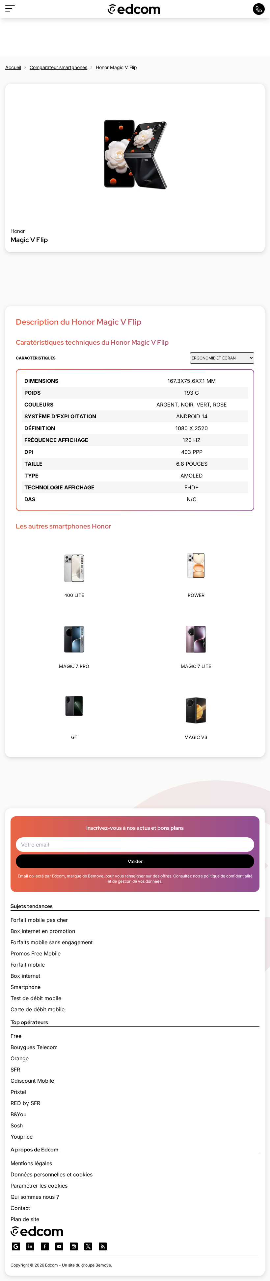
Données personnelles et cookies (52, 1174)
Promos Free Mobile (36, 953)
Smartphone (25, 987)
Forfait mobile (28, 964)
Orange (20, 1058)
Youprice (22, 1136)
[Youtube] (59, 1246)
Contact (20, 1208)
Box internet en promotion (43, 931)
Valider (135, 861)
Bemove (103, 1265)
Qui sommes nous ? (35, 1197)
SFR (15, 1069)
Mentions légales (31, 1163)
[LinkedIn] (30, 1246)
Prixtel (18, 1092)
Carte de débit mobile (38, 1009)
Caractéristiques (36, 358)
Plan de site (25, 1219)
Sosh (17, 1125)
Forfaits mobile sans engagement (52, 942)
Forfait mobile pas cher (39, 920)
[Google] (16, 1246)
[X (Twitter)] (88, 1246)
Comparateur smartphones (58, 67)
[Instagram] (73, 1246)
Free (16, 1036)
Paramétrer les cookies (39, 1185)
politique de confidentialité (228, 876)
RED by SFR (25, 1103)
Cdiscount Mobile (32, 1080)
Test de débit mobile (36, 998)
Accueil (13, 67)
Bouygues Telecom (34, 1047)
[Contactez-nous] (259, 9)
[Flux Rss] (102, 1246)
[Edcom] (134, 9)
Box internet (25, 976)
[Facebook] (45, 1246)
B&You (18, 1114)
